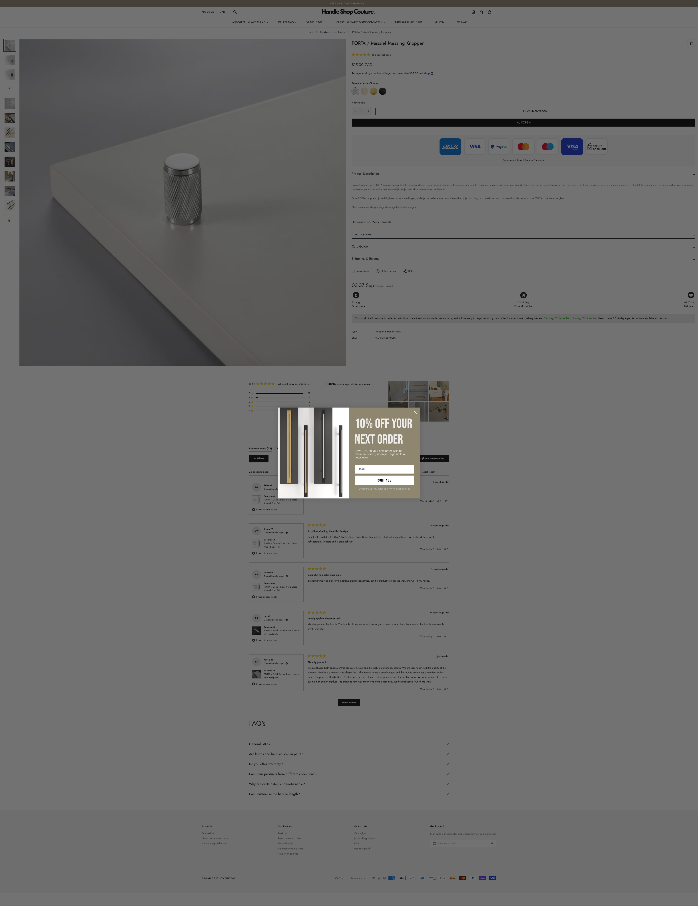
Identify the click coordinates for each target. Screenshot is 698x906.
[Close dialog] (415, 412)
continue (384, 480)
